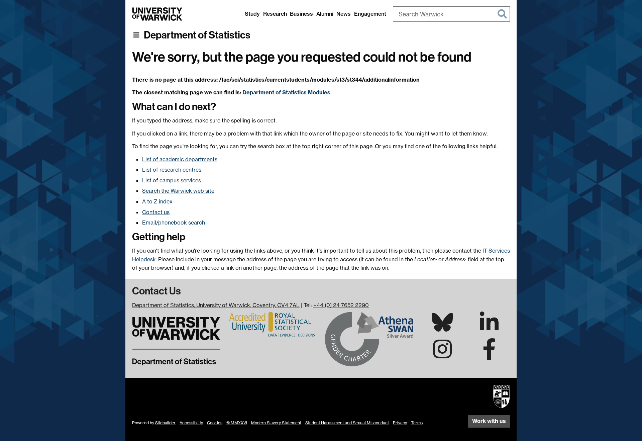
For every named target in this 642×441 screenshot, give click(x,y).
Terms (417, 422)
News (343, 13)
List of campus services (171, 180)
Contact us (156, 212)
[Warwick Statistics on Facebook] (489, 355)
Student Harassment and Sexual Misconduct (347, 422)
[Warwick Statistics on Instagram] (442, 355)
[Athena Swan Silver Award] (369, 338)
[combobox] (451, 14)
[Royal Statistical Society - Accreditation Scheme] (273, 324)
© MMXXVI (236, 422)
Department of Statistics (197, 35)
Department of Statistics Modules (286, 92)
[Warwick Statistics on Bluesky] (442, 327)
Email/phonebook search (173, 222)
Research (275, 13)
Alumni (324, 13)
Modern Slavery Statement (276, 422)
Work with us (489, 421)
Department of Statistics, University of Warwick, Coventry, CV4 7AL (216, 305)
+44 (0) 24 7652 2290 (341, 305)
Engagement (370, 13)
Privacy (400, 422)
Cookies (214, 422)
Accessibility (191, 422)
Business (301, 13)
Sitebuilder (165, 422)
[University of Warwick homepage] (157, 14)
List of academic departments (179, 159)
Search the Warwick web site (178, 190)
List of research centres (171, 169)
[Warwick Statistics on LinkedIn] (489, 328)
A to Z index (157, 201)
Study (252, 13)
